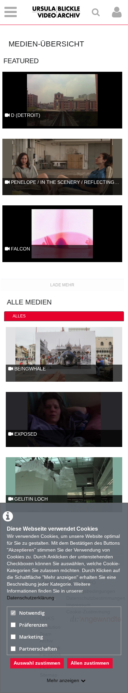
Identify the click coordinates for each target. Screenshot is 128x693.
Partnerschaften (38, 649)
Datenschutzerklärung (30, 597)
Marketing (31, 637)
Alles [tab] (19, 316)
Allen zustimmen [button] (90, 663)
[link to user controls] (117, 12)
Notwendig (32, 613)
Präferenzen (33, 625)
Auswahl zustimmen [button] (37, 663)
